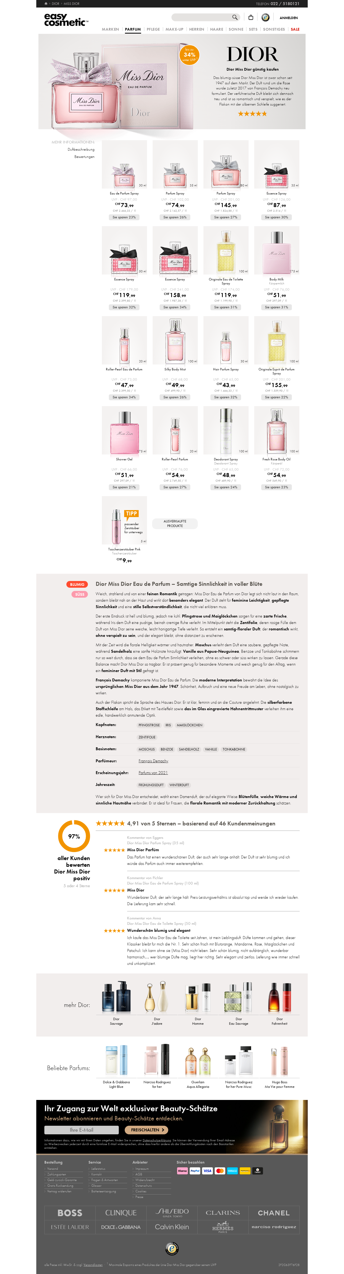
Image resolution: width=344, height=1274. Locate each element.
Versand (52, 1169)
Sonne (236, 29)
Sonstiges (274, 29)
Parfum (133, 29)
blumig (77, 584)
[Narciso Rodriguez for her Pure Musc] (238, 1060)
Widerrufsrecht (145, 1180)
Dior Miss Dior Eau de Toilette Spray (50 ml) (161, 923)
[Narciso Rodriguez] (274, 1227)
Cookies (140, 1191)
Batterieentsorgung (103, 1191)
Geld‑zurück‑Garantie (62, 1180)
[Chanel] (274, 1213)
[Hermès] (223, 1227)
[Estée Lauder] (70, 1227)
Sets (253, 29)
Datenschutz (143, 1185)
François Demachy (153, 761)
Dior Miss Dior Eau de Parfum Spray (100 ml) (163, 883)
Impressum (142, 1169)
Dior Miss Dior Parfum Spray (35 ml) (155, 842)
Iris (168, 725)
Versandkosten (93, 1265)
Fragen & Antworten (104, 1180)
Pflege (153, 29)
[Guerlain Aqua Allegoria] (198, 1060)
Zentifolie (147, 737)
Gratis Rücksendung (60, 1185)
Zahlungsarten (56, 1174)
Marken (110, 29)
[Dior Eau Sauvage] (238, 997)
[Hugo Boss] (70, 1213)
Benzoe (167, 749)
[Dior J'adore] (157, 997)
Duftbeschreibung (81, 149)
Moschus (147, 749)
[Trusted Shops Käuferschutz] (265, 17)
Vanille (211, 749)
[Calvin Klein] (172, 1227)
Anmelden (289, 18)
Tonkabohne (234, 749)
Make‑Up (175, 29)
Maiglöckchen (189, 725)
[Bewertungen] (252, 113)
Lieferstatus (98, 1169)
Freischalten (145, 1130)
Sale (295, 29)
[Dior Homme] (198, 997)
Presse (139, 1197)
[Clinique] (121, 1213)
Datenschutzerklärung (157, 1140)
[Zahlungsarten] (238, 1170)
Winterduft (179, 785)
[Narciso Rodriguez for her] (157, 1060)
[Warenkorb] (250, 17)
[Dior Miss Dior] (122, 81)
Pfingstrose (149, 725)
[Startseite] (46, 4)
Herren (197, 29)
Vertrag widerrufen (59, 1191)
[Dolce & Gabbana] (121, 1227)
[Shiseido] (172, 1213)
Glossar (96, 1185)
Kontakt (96, 1174)
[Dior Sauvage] (116, 997)
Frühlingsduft (151, 785)
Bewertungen (84, 156)
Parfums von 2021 (153, 772)
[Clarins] (223, 1213)
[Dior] (253, 55)
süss (79, 594)
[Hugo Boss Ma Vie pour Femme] (279, 1060)
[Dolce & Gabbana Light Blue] (116, 1060)
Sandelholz (189, 749)
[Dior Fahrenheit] (279, 997)
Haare (216, 29)
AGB (138, 1174)
